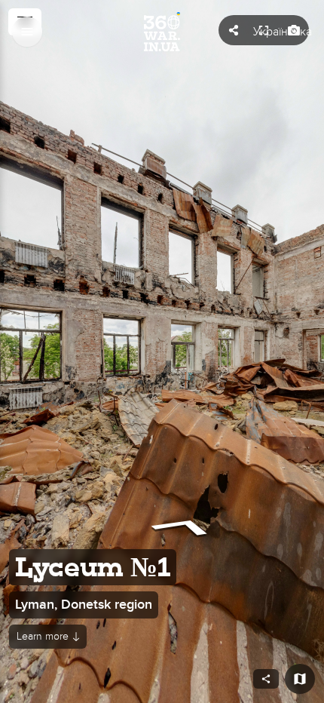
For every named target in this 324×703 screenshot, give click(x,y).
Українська (282, 31)
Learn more (43, 636)
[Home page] (162, 31)
